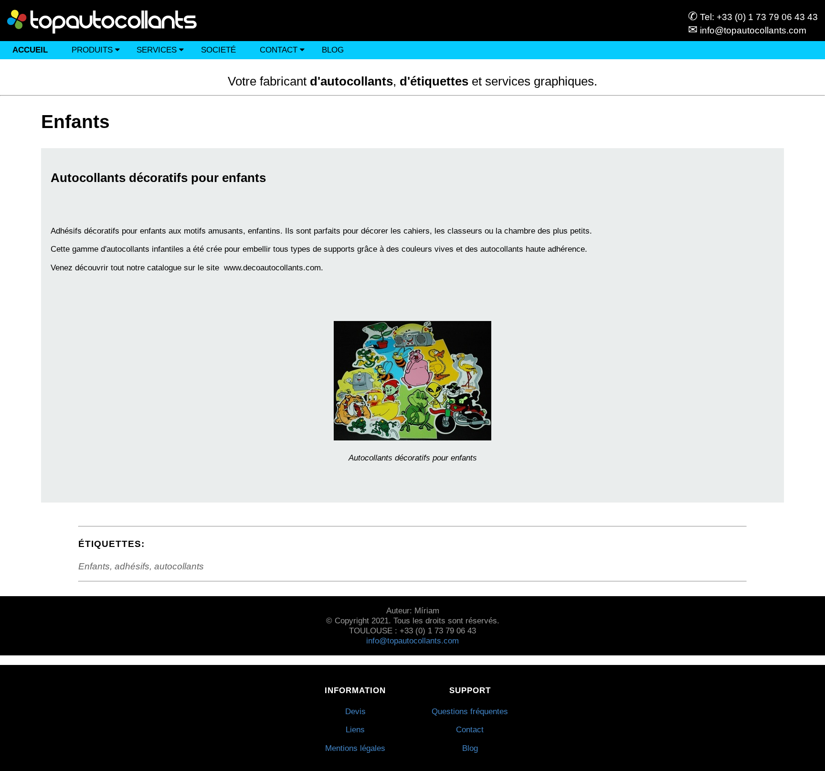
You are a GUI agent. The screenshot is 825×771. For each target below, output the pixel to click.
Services (158, 49)
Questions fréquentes (470, 711)
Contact (280, 49)
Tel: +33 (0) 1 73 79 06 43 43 (753, 17)
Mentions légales (355, 748)
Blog (333, 49)
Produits (93, 49)
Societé (218, 49)
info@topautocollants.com (747, 30)
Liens (355, 729)
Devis (355, 711)
